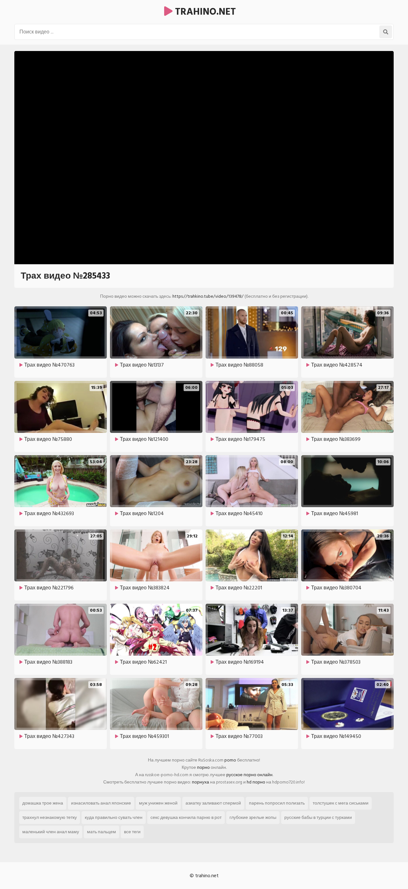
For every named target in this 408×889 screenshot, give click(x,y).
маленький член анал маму (50, 831)
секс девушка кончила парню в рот (186, 817)
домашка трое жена (42, 803)
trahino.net (204, 11)
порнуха (200, 782)
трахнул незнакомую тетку (49, 817)
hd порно (256, 782)
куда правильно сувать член (113, 817)
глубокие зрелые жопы (252, 817)
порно (203, 767)
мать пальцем (101, 831)
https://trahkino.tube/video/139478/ (208, 296)
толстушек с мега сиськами (340, 803)
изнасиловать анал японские (101, 803)
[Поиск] (385, 32)
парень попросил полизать (277, 803)
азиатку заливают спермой (213, 803)
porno (230, 760)
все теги (132, 831)
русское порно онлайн (249, 774)
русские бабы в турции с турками (318, 817)
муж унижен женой (158, 803)
